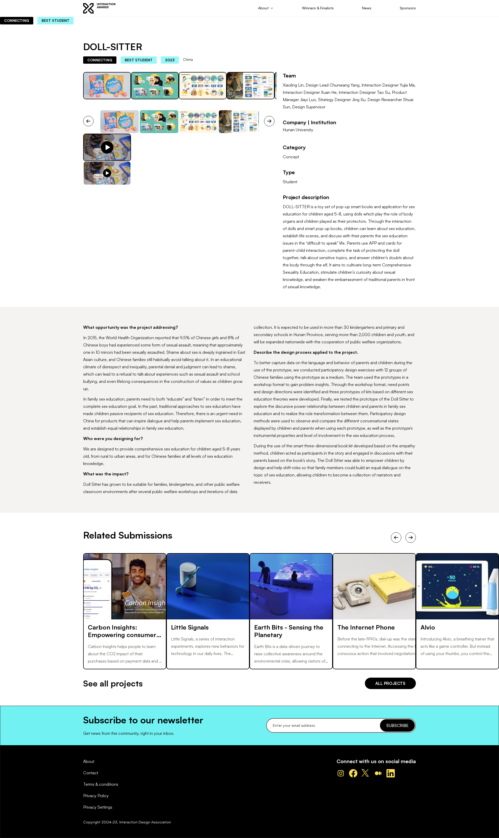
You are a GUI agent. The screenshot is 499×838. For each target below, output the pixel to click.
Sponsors (408, 8)
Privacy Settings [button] (97, 807)
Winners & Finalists (318, 8)
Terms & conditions (100, 784)
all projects (390, 683)
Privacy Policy (96, 795)
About (88, 761)
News (366, 8)
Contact (90, 772)
